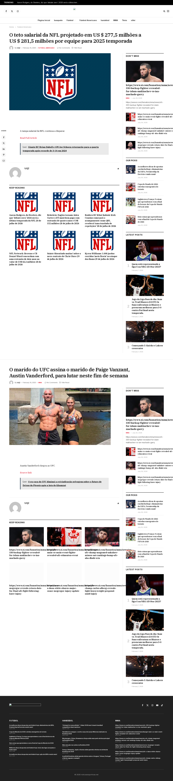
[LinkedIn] (3, 149)
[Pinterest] (3, 154)
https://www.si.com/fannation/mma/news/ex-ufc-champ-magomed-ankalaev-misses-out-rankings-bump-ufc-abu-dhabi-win (102, 553)
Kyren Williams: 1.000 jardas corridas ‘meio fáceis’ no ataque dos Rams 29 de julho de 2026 (101, 256)
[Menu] (168, 11)
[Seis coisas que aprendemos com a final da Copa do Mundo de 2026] (130, 219)
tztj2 (18, 48)
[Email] (3, 160)
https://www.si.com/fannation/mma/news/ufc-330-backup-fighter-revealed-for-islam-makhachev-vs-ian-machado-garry (145, 90)
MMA (115, 20)
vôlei (133, 20)
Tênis (124, 20)
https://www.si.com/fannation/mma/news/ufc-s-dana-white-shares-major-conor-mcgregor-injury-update (64, 588)
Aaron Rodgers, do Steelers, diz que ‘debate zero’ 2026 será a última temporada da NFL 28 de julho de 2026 (49, 3)
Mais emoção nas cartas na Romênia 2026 (76, 745)
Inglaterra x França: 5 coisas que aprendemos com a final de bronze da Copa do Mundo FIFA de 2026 (150, 203)
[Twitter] (3, 143)
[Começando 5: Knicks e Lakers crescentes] (145, 331)
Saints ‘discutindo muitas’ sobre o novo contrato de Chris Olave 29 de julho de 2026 (64, 256)
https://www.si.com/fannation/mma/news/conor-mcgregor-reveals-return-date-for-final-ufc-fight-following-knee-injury (26, 589)
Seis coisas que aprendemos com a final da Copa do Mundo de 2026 (150, 219)
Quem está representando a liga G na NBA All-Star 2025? (146, 265)
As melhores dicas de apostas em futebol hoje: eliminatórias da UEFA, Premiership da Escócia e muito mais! (150, 170)
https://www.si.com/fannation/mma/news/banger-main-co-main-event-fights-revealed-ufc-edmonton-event (64, 552)
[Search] (164, 11)
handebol (105, 20)
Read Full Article (28, 138)
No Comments (64, 48)
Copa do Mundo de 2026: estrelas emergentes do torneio (148, 186)
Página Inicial (44, 20)
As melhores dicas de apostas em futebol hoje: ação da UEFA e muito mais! (33, 754)
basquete (58, 20)
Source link (26, 472)
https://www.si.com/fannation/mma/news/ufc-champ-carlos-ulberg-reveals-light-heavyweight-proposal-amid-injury (102, 589)
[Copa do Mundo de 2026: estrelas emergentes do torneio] (130, 187)
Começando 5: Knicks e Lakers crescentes (147, 347)
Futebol (70, 20)
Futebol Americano (88, 20)
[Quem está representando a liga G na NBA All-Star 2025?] (145, 250)
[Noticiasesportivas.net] (86, 11)
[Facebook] (3, 137)
